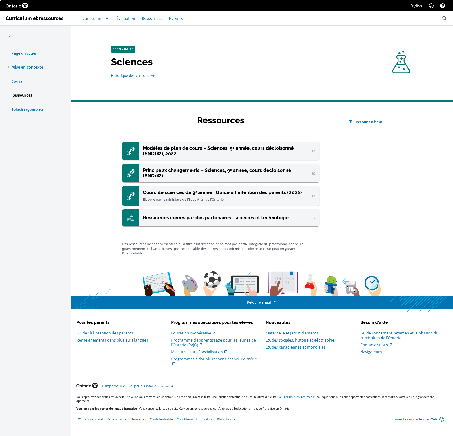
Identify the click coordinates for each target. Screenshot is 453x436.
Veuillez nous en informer (295, 397)
